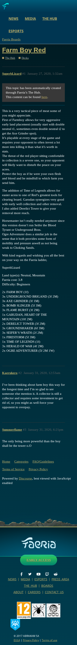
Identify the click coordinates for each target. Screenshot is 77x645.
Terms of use (49, 640)
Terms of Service (13, 469)
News (13, 18)
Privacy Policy (38, 469)
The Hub (49, 18)
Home (6, 461)
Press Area (60, 579)
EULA (17, 640)
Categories (21, 461)
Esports (16, 31)
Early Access (39, 560)
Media (30, 18)
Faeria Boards (11, 39)
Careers (34, 592)
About (18, 592)
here (44, 97)
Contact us (54, 592)
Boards (47, 586)
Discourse (25, 478)
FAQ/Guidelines (43, 461)
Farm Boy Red (24, 50)
